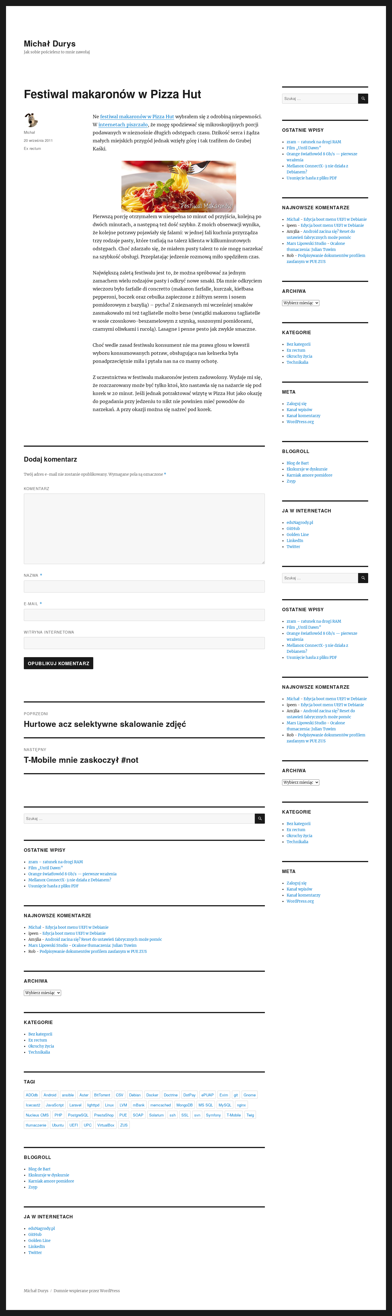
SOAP (138, 1115)
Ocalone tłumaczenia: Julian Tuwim (104, 945)
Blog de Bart (39, 1169)
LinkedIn (36, 1246)
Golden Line (39, 1240)
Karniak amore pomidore (51, 1181)
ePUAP (207, 1095)
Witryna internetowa (49, 632)
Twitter (35, 1252)
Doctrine (171, 1095)
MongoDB (184, 1105)
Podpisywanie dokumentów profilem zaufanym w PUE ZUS (93, 951)
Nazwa (33, 575)
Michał (29, 132)
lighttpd (93, 1105)
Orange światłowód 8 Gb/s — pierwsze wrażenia (72, 874)
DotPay (189, 1095)
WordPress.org (300, 421)
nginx (241, 1105)
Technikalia (39, 1052)
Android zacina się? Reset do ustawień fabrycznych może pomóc (103, 939)
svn (197, 1115)
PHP (58, 1115)
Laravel (75, 1105)
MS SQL (206, 1105)
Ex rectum (32, 148)
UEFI (73, 1125)
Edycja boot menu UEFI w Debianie (76, 927)
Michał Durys (50, 43)
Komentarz (36, 488)
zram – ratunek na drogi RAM (55, 862)
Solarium (156, 1115)
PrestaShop (104, 1115)
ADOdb (32, 1095)
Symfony (213, 1115)
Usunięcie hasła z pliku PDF (53, 886)
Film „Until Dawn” (45, 868)
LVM (123, 1105)
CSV (119, 1095)
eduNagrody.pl (41, 1228)
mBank (139, 1105)
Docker (152, 1095)
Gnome (250, 1095)
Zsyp (32, 1187)
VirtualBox (106, 1125)
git (236, 1095)
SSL (185, 1115)
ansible (68, 1095)
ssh (173, 1115)
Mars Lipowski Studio (48, 945)
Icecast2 (33, 1105)
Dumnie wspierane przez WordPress (87, 1290)
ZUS (124, 1125)
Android (50, 1095)
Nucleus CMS (37, 1115)
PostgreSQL (78, 1115)
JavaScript (55, 1105)
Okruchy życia (41, 1046)
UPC (88, 1125)
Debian (135, 1095)
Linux (109, 1105)
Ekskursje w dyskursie (48, 1175)
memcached (160, 1105)
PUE (123, 1115)
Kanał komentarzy (303, 415)
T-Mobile (234, 1115)
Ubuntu (58, 1125)
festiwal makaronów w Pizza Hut (137, 116)
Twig (250, 1115)
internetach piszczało (123, 124)
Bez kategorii (40, 1034)
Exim (224, 1095)
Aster (83, 1095)
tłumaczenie (36, 1125)
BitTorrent (102, 1095)
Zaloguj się (296, 403)
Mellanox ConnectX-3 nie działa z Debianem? (69, 880)
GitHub (35, 1234)
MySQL (225, 1105)
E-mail (33, 603)
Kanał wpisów (299, 409)
